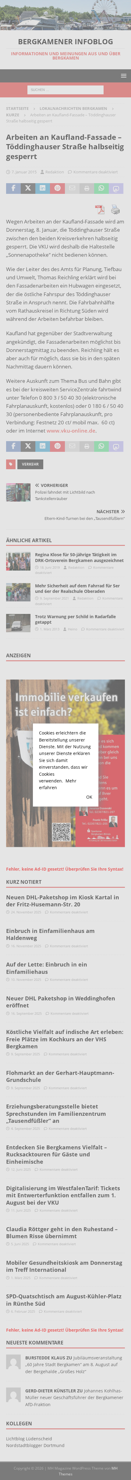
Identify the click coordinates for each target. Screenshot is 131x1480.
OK (89, 797)
